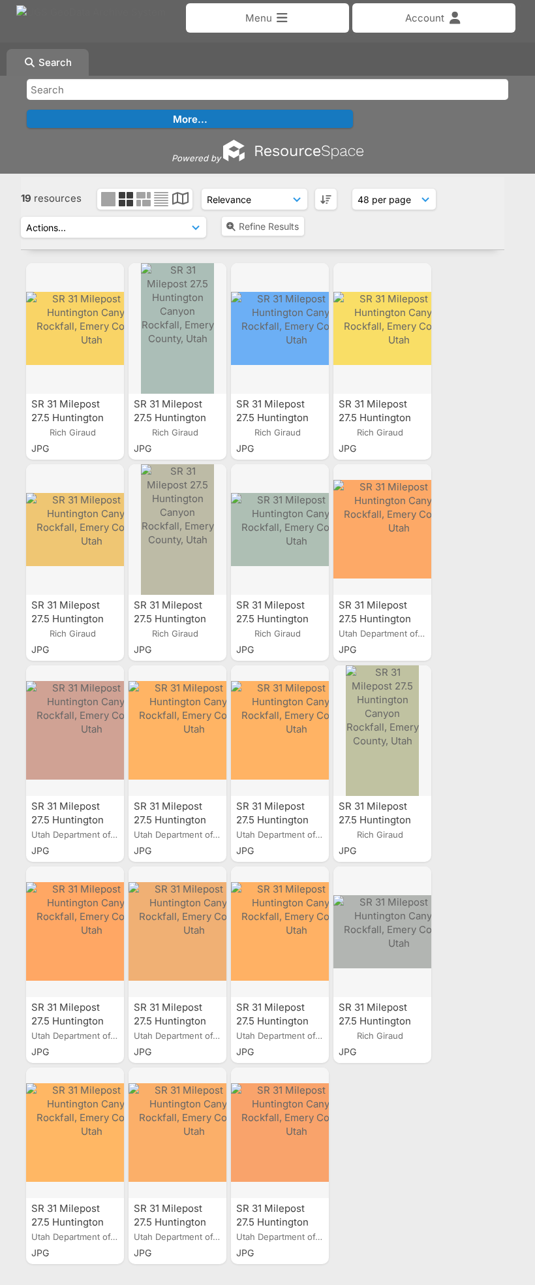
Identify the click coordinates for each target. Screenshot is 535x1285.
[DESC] (326, 199)
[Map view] (180, 200)
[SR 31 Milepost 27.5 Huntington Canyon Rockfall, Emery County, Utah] (75, 328)
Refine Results (269, 226)
